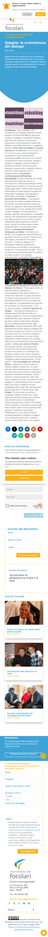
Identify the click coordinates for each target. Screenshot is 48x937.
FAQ (31, 930)
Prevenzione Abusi (31, 927)
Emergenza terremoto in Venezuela (23, 754)
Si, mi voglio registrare (28, 555)
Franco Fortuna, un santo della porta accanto (23, 630)
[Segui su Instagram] (14, 903)
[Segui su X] (19, 903)
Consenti (40, 14)
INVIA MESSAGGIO (28, 851)
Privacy (11, 927)
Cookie (19, 927)
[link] (8, 429)
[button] (43, 756)
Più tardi (27, 14)
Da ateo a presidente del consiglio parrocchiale (20, 714)
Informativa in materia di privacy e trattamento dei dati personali (24, 830)
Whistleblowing (21, 930)
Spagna (18, 153)
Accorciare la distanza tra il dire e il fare (23, 578)
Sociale (8, 37)
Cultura (8, 35)
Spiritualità (18, 37)
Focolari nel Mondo (22, 35)
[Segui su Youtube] (24, 903)
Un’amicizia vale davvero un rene (22, 672)
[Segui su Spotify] (29, 903)
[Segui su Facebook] (9, 903)
